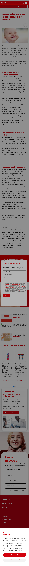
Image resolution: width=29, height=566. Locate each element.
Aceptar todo (14, 555)
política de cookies (17, 550)
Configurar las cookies (14, 560)
